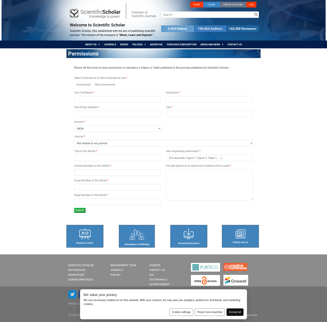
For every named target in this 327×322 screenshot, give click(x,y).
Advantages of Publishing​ (136, 244)
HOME (196, 4)
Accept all (235, 312)
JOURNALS (116, 270)
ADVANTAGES (76, 274)
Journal (79, 136)
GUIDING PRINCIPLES (80, 279)
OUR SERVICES (76, 270)
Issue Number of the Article (91, 180)
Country (79, 121)
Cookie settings (181, 312)
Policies (137, 44)
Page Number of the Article (91, 195)
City (169, 107)
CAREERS (154, 265)
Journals (110, 44)
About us (91, 44)
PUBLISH (115, 274)
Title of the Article (85, 151)
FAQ (251, 4)
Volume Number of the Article (92, 165)
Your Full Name (84, 92)
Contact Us (235, 44)
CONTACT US (157, 270)
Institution (173, 92)
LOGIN (211, 4)
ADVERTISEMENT (159, 284)
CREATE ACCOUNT (233, 4)
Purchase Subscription (182, 44)
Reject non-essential (209, 312)
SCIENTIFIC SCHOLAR (81, 265)
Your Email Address (86, 107)
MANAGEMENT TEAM (123, 265)
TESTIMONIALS (158, 279)
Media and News (210, 44)
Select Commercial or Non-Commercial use (100, 78)
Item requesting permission (183, 151)
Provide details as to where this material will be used (198, 165)
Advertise (156, 44)
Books (124, 44)
